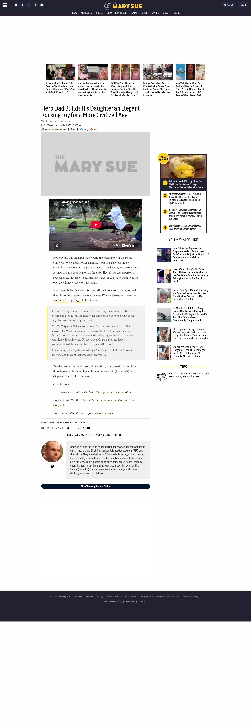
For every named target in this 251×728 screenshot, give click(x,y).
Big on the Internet (116, 12)
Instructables (61, 300)
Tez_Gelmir (80, 300)
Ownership (130, 601)
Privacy (99, 596)
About (166, 12)
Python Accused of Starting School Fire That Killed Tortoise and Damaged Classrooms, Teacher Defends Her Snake (186, 184)
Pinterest (129, 400)
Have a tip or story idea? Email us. (186, 373)
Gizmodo (64, 384)
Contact (141, 601)
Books (99, 12)
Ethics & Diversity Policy (168, 596)
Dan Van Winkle (50, 125)
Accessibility (130, 596)
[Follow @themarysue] (16, 7)
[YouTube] (41, 7)
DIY (57, 422)
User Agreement (146, 596)
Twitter (95, 400)
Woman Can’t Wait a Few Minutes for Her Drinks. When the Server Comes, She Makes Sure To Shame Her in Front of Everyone (156, 89)
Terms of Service (114, 596)
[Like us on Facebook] (22, 7)
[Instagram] (29, 7)
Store (177, 12)
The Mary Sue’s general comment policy (107, 392)
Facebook (107, 400)
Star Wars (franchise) (81, 422)
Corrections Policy (190, 596)
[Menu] (5, 5)
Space (144, 12)
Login (243, 4)
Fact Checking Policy (112, 601)
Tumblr (118, 400)
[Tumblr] (35, 7)
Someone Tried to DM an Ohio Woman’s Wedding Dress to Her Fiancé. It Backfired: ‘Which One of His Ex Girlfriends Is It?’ (60, 88)
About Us (77, 596)
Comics (133, 12)
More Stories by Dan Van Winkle (95, 486)
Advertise (89, 596)
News (74, 12)
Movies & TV (86, 12)
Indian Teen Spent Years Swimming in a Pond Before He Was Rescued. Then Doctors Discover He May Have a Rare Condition (190, 295)
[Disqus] (96, 538)
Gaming (155, 12)
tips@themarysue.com (100, 413)
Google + (58, 405)
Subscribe (228, 4)
